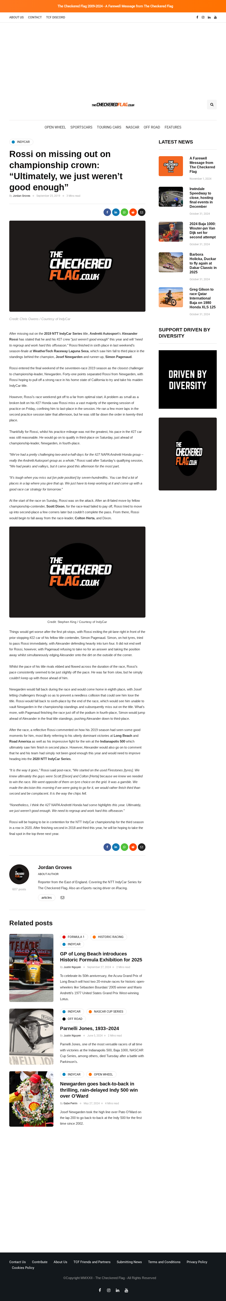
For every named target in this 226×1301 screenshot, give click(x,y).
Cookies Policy (23, 1268)
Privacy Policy (197, 1262)
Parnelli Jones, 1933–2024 (89, 1028)
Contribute (39, 1262)
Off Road (152, 127)
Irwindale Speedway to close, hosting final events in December (201, 197)
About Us (16, 17)
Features (173, 127)
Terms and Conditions (164, 1262)
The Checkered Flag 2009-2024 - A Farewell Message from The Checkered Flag (115, 6)
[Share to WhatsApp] (124, 212)
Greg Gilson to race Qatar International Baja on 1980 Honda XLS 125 (203, 298)
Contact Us (17, 1262)
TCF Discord (55, 17)
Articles (46, 897)
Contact (35, 17)
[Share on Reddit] (133, 212)
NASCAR (132, 127)
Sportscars (81, 127)
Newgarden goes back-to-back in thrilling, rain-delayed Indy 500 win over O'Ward (99, 1090)
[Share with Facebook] (107, 212)
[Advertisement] (113, 56)
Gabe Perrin (70, 1103)
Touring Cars (109, 127)
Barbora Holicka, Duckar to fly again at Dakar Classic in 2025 (203, 263)
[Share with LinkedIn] (116, 212)
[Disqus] (77, 1191)
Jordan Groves (21, 195)
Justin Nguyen (72, 967)
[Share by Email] (141, 212)
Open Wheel (55, 127)
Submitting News (129, 1262)
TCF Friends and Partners (92, 1262)
